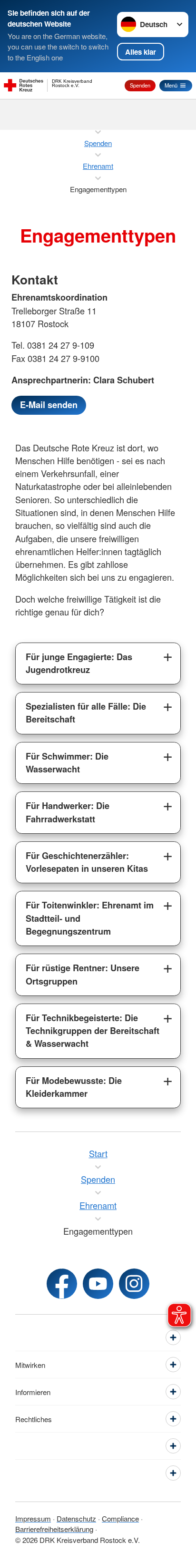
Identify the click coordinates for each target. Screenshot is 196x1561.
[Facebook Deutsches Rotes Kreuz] (62, 1283)
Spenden (140, 85)
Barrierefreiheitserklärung (54, 1529)
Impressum (33, 1518)
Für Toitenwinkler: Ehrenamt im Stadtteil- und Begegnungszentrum (90, 918)
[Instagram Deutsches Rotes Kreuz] (134, 1283)
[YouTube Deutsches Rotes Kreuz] (98, 1283)
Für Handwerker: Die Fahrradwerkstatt (67, 812)
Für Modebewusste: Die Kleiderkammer (74, 1087)
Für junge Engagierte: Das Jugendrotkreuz (79, 663)
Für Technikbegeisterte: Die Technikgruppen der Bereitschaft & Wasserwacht (92, 1031)
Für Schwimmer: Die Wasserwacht (67, 762)
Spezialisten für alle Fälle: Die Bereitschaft (86, 712)
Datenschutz (76, 1518)
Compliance (120, 1518)
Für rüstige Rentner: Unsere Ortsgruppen (82, 974)
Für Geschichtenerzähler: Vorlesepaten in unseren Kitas (87, 862)
